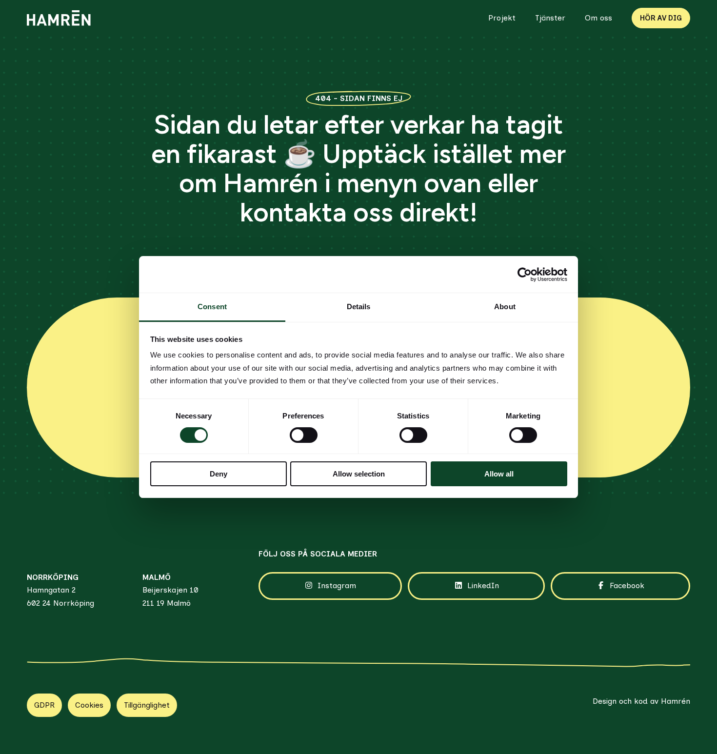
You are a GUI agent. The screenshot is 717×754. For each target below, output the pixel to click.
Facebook (627, 585)
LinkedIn (483, 585)
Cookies (89, 705)
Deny (218, 474)
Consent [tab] (212, 306)
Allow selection (359, 474)
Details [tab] (359, 306)
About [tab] (505, 306)
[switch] (304, 435)
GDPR (44, 705)
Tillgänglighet (147, 705)
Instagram (337, 585)
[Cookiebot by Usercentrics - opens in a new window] (524, 274)
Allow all (499, 474)
